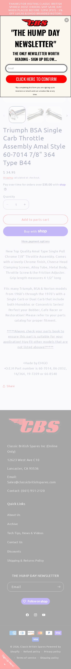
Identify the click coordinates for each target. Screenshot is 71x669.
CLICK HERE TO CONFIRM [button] (36, 79)
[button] (66, 20)
